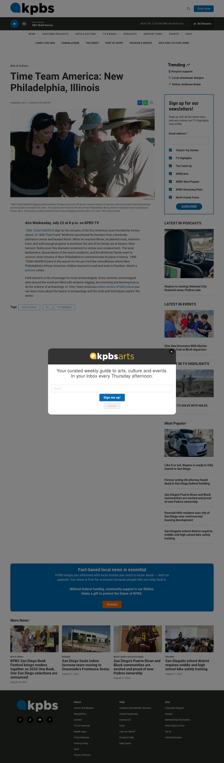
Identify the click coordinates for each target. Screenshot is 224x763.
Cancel (112, 406)
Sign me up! (112, 397)
